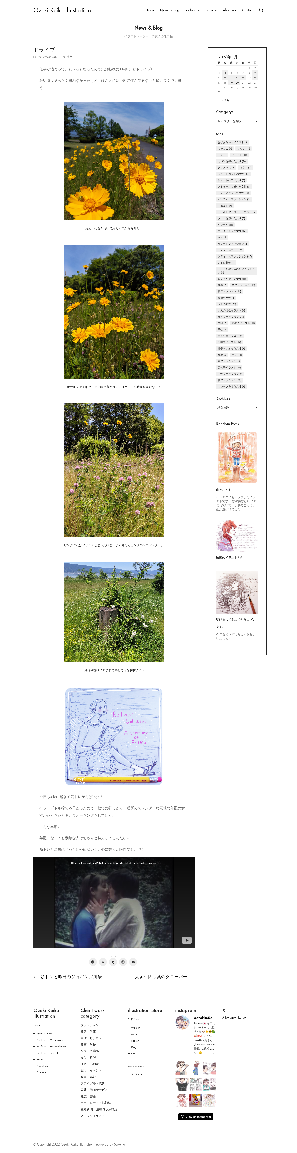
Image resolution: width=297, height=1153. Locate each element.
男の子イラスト (229, 367)
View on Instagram (198, 1116)
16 (255, 77)
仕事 (222, 285)
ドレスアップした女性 (233, 192)
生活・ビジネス (91, 1038)
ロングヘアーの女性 (232, 278)
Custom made (136, 1066)
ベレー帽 (225, 224)
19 (231, 82)
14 (243, 77)
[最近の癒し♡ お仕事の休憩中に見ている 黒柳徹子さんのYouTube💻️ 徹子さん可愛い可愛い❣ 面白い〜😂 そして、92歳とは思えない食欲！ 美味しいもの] (209, 1100)
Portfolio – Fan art (47, 1053)
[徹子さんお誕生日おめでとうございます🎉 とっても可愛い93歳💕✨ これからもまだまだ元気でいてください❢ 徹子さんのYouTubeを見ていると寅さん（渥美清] (209, 1068)
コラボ (245, 167)
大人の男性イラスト (231, 310)
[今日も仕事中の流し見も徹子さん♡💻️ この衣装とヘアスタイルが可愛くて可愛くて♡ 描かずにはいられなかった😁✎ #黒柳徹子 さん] (182, 1100)
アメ (222, 154)
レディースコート (230, 249)
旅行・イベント (91, 1070)
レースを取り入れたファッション (236, 270)
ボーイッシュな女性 (232, 230)
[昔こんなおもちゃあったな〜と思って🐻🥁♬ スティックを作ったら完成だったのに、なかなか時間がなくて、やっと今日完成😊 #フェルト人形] (196, 1100)
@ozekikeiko (203, 1018)
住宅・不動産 (90, 1064)
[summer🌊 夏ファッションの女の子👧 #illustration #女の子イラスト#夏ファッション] (196, 1068)
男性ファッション (230, 373)
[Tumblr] (113, 962)
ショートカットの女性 (233, 173)
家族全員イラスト (230, 335)
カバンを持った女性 (232, 161)
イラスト (239, 154)
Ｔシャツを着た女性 (231, 386)
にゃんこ (225, 148)
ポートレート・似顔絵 (96, 1103)
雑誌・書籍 (88, 1096)
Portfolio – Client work (50, 1040)
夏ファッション (229, 291)
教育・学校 (88, 1044)
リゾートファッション (233, 243)
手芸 (237, 354)
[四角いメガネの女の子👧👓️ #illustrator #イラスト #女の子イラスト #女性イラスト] (182, 1068)
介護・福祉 (88, 1077)
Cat (133, 1053)
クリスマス (226, 167)
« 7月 (226, 100)
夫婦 (222, 323)
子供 (222, 329)
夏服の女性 (226, 297)
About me (42, 1066)
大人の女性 (227, 304)
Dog (133, 1047)
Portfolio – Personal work (51, 1046)
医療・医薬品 (90, 1051)
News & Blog (45, 1033)
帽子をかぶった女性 (231, 348)
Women (135, 1027)
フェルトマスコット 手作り (237, 211)
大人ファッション (231, 316)
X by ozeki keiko (234, 1017)
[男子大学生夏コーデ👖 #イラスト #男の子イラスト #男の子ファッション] (182, 1084)
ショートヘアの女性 (231, 180)
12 (231, 77)
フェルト (225, 205)
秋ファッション (229, 380)
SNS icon (133, 1019)
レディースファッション (235, 256)
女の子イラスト (243, 323)
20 (237, 82)
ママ (222, 237)
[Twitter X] (103, 962)
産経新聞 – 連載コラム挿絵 (99, 1109)
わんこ (243, 148)
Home (36, 1025)
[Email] (133, 962)
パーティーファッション (234, 199)
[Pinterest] (123, 962)
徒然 (69, 57)
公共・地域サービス (94, 1090)
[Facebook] (93, 962)
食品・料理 (88, 1057)
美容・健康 (88, 1031)
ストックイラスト (93, 1116)
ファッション (90, 1025)
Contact (41, 1072)
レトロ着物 (226, 262)
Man (134, 1034)
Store (40, 1059)
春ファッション (229, 361)
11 (225, 77)
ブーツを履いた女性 (231, 218)
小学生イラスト (229, 342)
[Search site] (261, 11)
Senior (135, 1040)
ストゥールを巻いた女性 (234, 186)
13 (237, 77)
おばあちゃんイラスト (233, 142)
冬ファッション (243, 285)
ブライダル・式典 (93, 1083)
